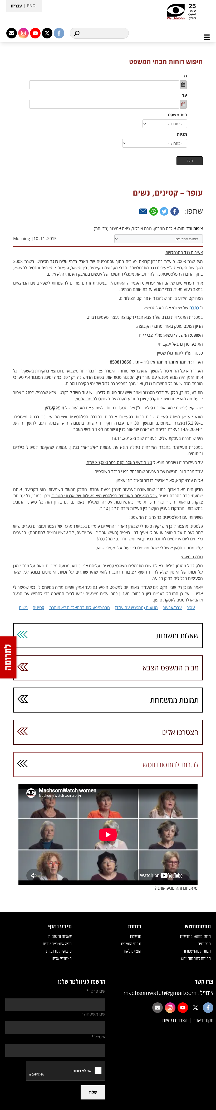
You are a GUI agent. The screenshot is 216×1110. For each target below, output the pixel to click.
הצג (190, 160)
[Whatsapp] (153, 211)
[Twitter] (164, 211)
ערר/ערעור (172, 607)
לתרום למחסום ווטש (171, 764)
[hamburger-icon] (204, 37)
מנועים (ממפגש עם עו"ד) (136, 607)
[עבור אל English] (30, 6)
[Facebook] (174, 211)
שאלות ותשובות (177, 635)
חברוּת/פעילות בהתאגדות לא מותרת (79, 607)
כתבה (194, 308)
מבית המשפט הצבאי (170, 668)
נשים (23, 607)
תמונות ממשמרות (174, 700)
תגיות (182, 134)
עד (184, 95)
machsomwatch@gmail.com (160, 993)
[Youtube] (35, 33)
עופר (191, 607)
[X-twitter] (47, 33)
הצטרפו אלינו (180, 732)
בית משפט (177, 115)
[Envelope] (11, 33)
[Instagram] (23, 33)
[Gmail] (143, 211)
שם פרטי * (96, 991)
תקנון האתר (203, 1020)
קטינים (38, 607)
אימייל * (98, 1036)
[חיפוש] (76, 33)
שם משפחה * (93, 1014)
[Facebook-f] (59, 33)
